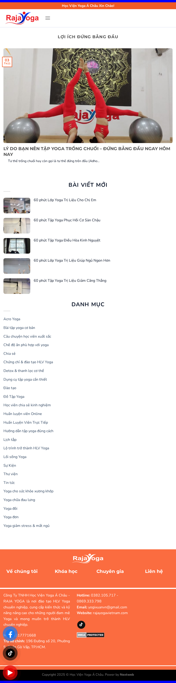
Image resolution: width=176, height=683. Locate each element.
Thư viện (10, 474)
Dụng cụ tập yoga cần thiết (25, 379)
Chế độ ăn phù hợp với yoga (26, 344)
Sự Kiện (9, 465)
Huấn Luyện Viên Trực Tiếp (25, 422)
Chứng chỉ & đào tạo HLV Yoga (28, 362)
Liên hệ (154, 571)
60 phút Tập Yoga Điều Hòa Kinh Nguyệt (67, 240)
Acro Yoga (11, 319)
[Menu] (47, 18)
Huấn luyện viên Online (22, 413)
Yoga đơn (11, 517)
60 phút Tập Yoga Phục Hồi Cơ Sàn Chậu (67, 220)
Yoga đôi (10, 508)
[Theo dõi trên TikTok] (81, 625)
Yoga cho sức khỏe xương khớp (28, 491)
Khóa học (66, 571)
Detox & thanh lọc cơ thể (23, 370)
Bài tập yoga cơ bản (19, 327)
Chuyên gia (110, 571)
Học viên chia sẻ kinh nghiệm (27, 405)
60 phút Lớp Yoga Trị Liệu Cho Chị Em (65, 200)
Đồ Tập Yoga (13, 396)
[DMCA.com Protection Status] (90, 634)
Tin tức (9, 482)
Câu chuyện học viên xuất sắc (27, 336)
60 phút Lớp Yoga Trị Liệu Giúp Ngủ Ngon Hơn (72, 260)
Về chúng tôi (22, 571)
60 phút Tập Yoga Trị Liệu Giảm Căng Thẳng (70, 280)
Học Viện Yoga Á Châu (86, 674)
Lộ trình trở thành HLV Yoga (26, 448)
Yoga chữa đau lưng (19, 499)
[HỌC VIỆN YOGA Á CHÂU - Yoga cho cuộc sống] (22, 18)
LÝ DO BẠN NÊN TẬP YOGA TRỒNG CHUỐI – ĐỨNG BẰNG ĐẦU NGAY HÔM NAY (86, 151)
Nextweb (127, 674)
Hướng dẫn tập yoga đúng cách (28, 431)
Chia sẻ (9, 353)
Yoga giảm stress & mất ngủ (26, 525)
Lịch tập (9, 439)
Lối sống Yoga (14, 456)
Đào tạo (9, 387)
